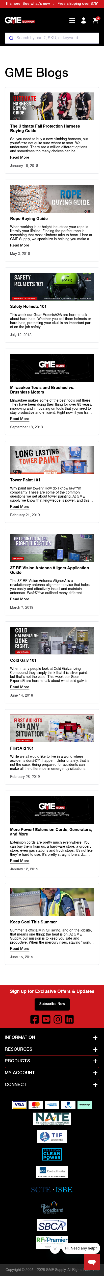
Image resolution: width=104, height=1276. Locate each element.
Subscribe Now (52, 1004)
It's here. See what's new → (30, 4)
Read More (19, 158)
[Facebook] (34, 1019)
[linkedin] (69, 1019)
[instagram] (58, 1019)
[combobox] (52, 38)
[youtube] (46, 1019)
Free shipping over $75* (78, 4)
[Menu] (72, 20)
